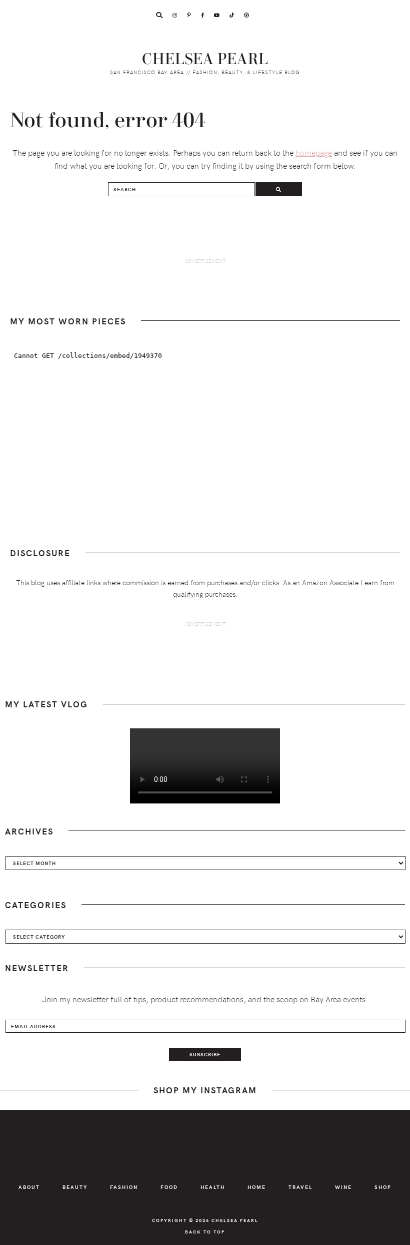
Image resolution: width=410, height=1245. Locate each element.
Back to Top (205, 1231)
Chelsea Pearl (205, 59)
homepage (314, 152)
